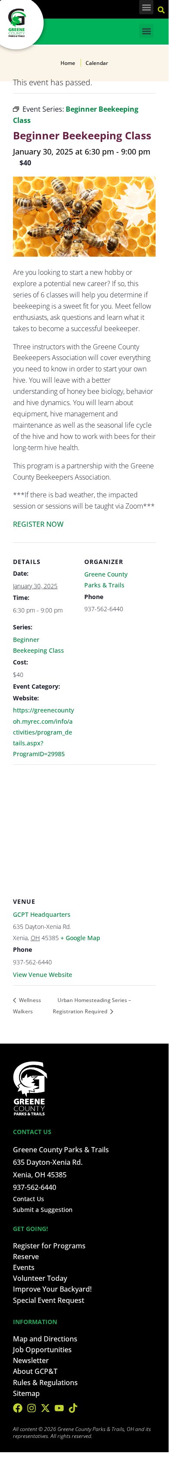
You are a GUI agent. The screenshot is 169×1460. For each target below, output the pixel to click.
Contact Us (28, 1199)
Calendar (97, 63)
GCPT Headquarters (41, 914)
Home (68, 63)
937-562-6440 (34, 1187)
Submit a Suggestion (43, 1209)
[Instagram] (31, 1408)
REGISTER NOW (38, 524)
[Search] (162, 8)
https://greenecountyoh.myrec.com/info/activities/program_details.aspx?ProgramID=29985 (43, 732)
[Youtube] (59, 1408)
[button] (146, 7)
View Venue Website (42, 974)
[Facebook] (17, 1408)
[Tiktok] (73, 1408)
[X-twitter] (45, 1408)
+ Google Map (80, 938)
